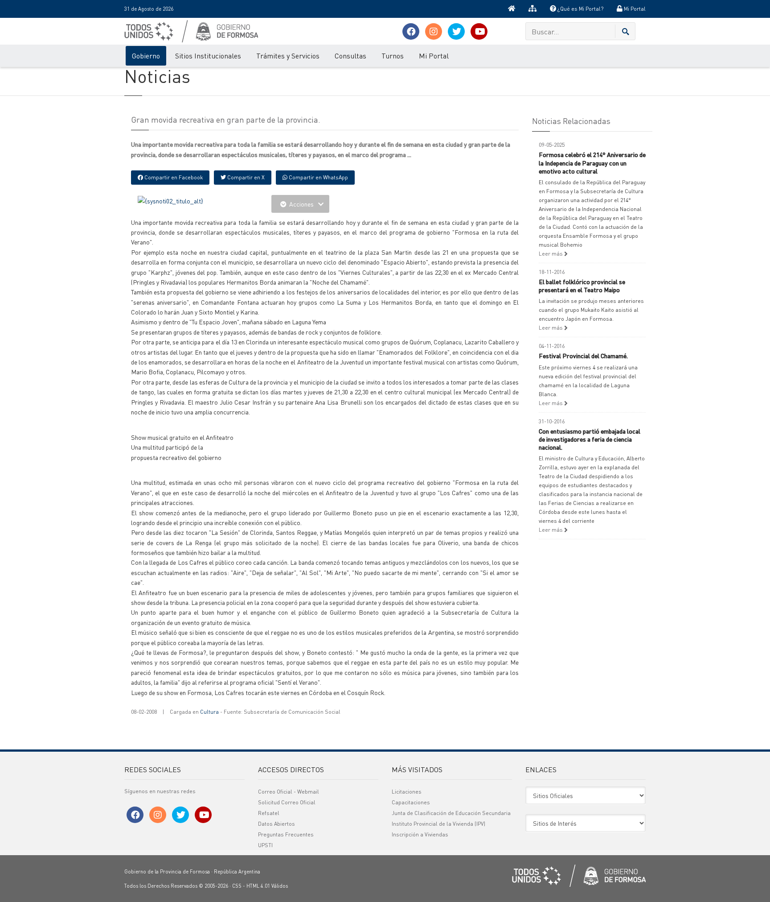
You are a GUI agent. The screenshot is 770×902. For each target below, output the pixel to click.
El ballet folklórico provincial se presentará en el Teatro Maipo (582, 285)
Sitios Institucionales (208, 55)
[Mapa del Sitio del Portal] (532, 9)
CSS (237, 886)
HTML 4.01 (258, 886)
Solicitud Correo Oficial (286, 802)
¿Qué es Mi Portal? (579, 8)
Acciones (301, 204)
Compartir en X (245, 177)
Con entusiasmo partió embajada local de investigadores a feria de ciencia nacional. (589, 439)
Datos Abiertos (276, 823)
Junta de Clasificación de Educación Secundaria (451, 813)
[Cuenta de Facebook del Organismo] (410, 31)
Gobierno (146, 55)
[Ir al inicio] (511, 9)
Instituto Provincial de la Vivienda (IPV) (438, 823)
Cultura (209, 711)
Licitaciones (407, 791)
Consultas (350, 55)
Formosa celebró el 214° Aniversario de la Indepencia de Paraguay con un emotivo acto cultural (592, 162)
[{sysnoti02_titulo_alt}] (170, 200)
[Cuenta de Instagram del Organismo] (433, 31)
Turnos (392, 55)
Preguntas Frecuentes (286, 834)
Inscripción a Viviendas (420, 834)
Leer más (551, 253)
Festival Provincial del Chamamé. (583, 356)
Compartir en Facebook (173, 177)
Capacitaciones (411, 802)
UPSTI (265, 845)
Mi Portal (634, 8)
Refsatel (268, 813)
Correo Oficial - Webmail (288, 791)
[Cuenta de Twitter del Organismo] (456, 31)
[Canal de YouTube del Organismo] (479, 31)
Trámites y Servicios (287, 55)
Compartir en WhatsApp (317, 177)
